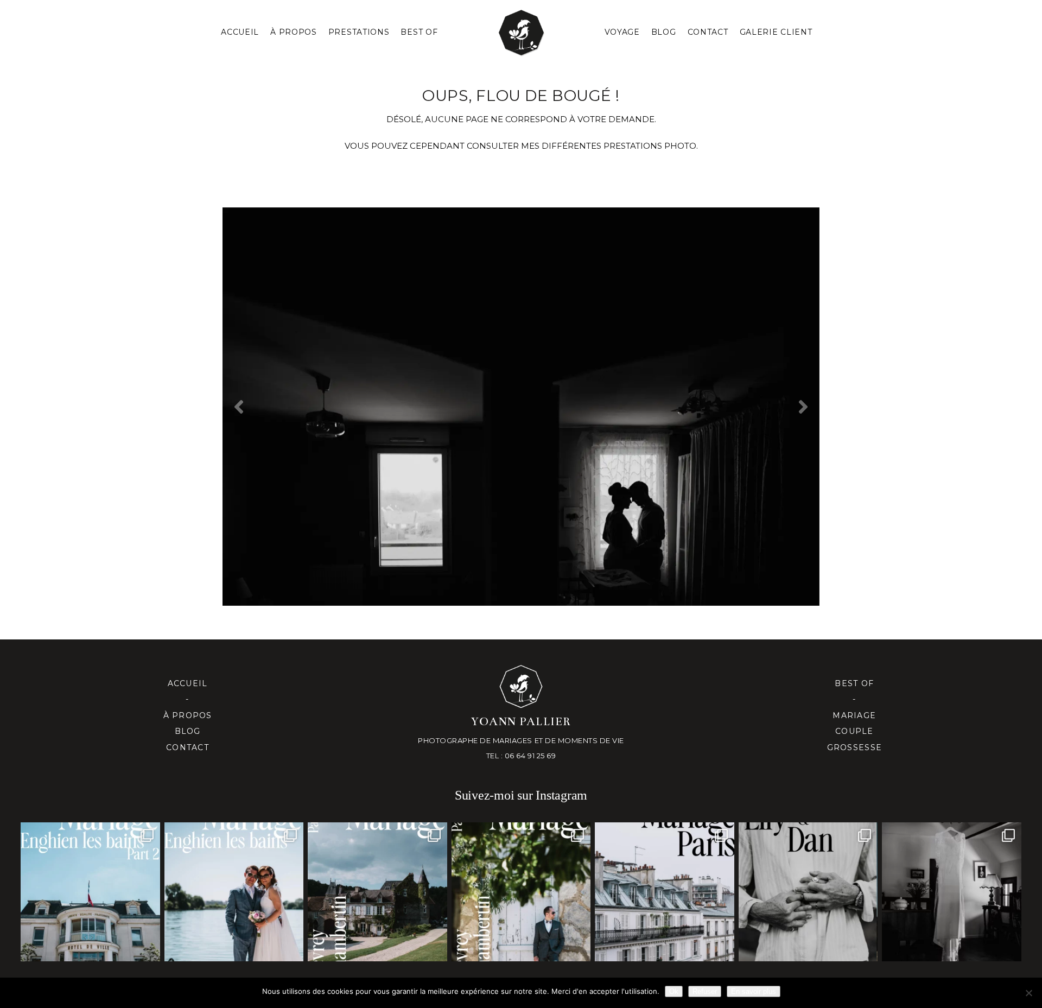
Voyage (622, 32)
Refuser (704, 991)
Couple (854, 731)
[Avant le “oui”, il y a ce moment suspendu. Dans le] (951, 891)
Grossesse (854, 747)
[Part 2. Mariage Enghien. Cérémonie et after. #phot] (90, 891)
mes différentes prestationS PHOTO (608, 146)
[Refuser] (1028, 992)
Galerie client (776, 32)
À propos (187, 715)
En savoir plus (753, 991)
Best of (854, 683)
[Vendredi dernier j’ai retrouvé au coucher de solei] (808, 891)
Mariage (854, 715)
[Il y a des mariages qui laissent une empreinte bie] (521, 891)
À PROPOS (293, 32)
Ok (673, 991)
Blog (663, 32)
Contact (708, 32)
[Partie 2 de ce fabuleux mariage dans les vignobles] (377, 891)
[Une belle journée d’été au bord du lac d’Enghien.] (233, 891)
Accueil (240, 32)
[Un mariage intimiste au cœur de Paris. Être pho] (664, 891)
